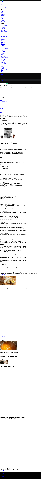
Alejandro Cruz (2, 368)
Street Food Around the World (4, 64)
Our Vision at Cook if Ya (4, 7)
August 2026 (2, 10)
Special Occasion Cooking (4, 62)
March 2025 (2, 19)
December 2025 (3, 15)
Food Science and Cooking (4, 36)
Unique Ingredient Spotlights (4, 67)
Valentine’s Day (3, 68)
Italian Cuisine (2, 49)
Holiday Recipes (3, 44)
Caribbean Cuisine (3, 29)
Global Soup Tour (3, 39)
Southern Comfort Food (4, 60)
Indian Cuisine (2, 45)
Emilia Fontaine (1, 108)
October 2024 (2, 22)
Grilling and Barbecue (3, 41)
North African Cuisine (3, 55)
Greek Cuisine (2, 40)
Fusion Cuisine (2, 37)
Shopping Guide (3, 59)
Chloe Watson (2, 354)
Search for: (1, 82)
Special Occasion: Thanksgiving (4, 63)
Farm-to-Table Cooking (4, 34)
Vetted (2, 1)
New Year (2, 54)
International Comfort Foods (4, 48)
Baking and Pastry (3, 27)
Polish (2, 4)
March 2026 (2, 13)
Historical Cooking (3, 43)
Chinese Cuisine (3, 30)
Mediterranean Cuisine (3, 52)
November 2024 (3, 21)
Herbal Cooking (3, 42)
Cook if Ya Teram (3, 274)
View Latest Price (2, 145)
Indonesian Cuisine (3, 46)
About (2, 6)
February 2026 (3, 14)
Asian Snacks (2, 26)
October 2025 (2, 16)
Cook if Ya (1, 0)
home (1, 474)
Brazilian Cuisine (3, 28)
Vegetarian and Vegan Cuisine (4, 69)
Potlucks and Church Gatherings (5, 57)
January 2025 (2, 20)
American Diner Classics (4, 25)
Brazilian (2, 2)
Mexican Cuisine (3, 53)
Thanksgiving (2, 65)
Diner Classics (3, 5)
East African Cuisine (3, 32)
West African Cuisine (3, 71)
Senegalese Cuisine (3, 58)
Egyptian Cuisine (3, 33)
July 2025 (2, 18)
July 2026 (2, 11)
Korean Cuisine (3, 51)
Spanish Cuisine (3, 61)
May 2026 (2, 12)
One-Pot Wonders (3, 56)
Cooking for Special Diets (4, 31)
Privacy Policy (3, 473)
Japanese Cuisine (3, 50)
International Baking (3, 47)
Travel (2, 66)
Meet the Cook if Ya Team (4, 79)
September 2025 (3, 17)
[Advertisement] (20, 92)
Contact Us (2, 476)
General (2, 38)
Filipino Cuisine (3, 35)
